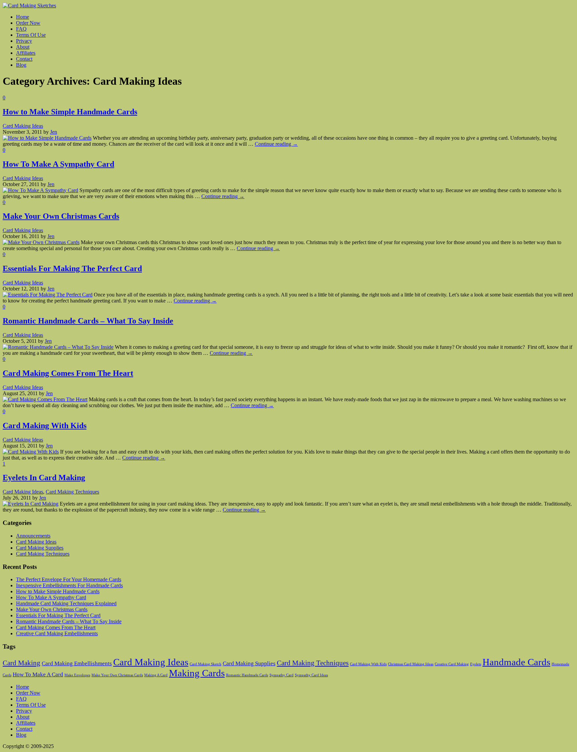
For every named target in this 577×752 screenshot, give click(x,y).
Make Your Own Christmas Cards (61, 216)
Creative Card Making (452, 664)
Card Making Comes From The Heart (68, 373)
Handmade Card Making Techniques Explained (66, 603)
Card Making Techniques (72, 492)
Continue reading (276, 144)
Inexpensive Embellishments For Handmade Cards (69, 585)
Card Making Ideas (23, 126)
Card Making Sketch (205, 664)
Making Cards (197, 673)
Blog (21, 735)
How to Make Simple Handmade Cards (70, 111)
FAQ (21, 699)
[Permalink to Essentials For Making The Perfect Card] (47, 294)
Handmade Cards (516, 662)
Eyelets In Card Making (44, 477)
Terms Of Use (31, 705)
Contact (24, 729)
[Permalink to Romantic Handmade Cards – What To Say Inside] (58, 347)
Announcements (33, 536)
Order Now (28, 693)
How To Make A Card (38, 674)
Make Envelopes (77, 675)
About (22, 717)
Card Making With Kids (44, 425)
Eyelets (475, 664)
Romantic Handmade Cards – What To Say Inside (88, 320)
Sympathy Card (281, 675)
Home (22, 687)
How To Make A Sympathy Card (58, 164)
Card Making (21, 663)
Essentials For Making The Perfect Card (72, 268)
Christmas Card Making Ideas (410, 664)
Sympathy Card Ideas (311, 675)
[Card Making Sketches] (29, 5)
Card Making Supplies (39, 548)
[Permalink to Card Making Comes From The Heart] (45, 399)
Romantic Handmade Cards (247, 675)
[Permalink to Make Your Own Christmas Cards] (41, 242)
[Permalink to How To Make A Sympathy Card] (40, 190)
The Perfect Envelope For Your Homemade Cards (68, 579)
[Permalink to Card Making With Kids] (31, 452)
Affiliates (25, 723)
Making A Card (156, 675)
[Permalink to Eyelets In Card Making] (30, 504)
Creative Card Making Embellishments (57, 633)
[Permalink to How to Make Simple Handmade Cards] (47, 138)
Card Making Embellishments (77, 663)
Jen (53, 132)
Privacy (24, 711)
